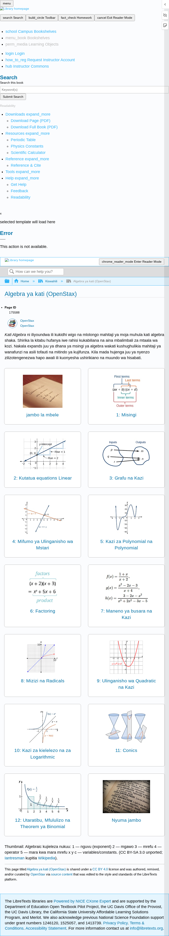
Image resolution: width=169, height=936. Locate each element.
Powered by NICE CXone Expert (83, 901)
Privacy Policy (115, 923)
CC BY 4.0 (100, 869)
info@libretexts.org (146, 928)
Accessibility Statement (46, 928)
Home (25, 281)
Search (12, 271)
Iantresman (14, 858)
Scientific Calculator (28, 152)
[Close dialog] (3, 239)
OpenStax (27, 320)
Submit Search (13, 96)
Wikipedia (46, 858)
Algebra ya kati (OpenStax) (46, 869)
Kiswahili (51, 281)
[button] (19, 191)
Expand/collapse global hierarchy (9, 281)
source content (61, 874)
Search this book (11, 82)
